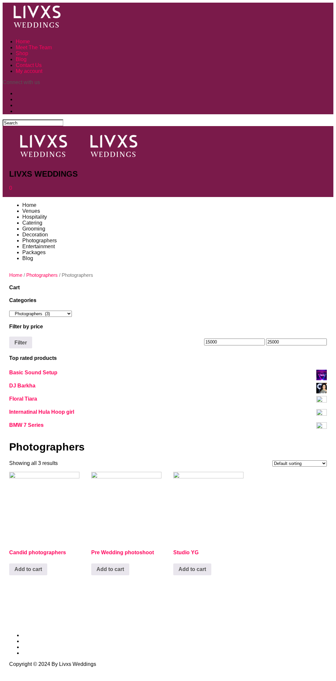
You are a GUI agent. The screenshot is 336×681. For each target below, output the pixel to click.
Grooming (33, 228)
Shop (22, 53)
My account (29, 71)
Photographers (39, 240)
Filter (20, 342)
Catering (32, 223)
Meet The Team (34, 47)
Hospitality (34, 217)
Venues (31, 211)
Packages (34, 252)
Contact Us (29, 65)
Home (23, 41)
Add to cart (28, 569)
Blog (21, 59)
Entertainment (38, 246)
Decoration (35, 234)
